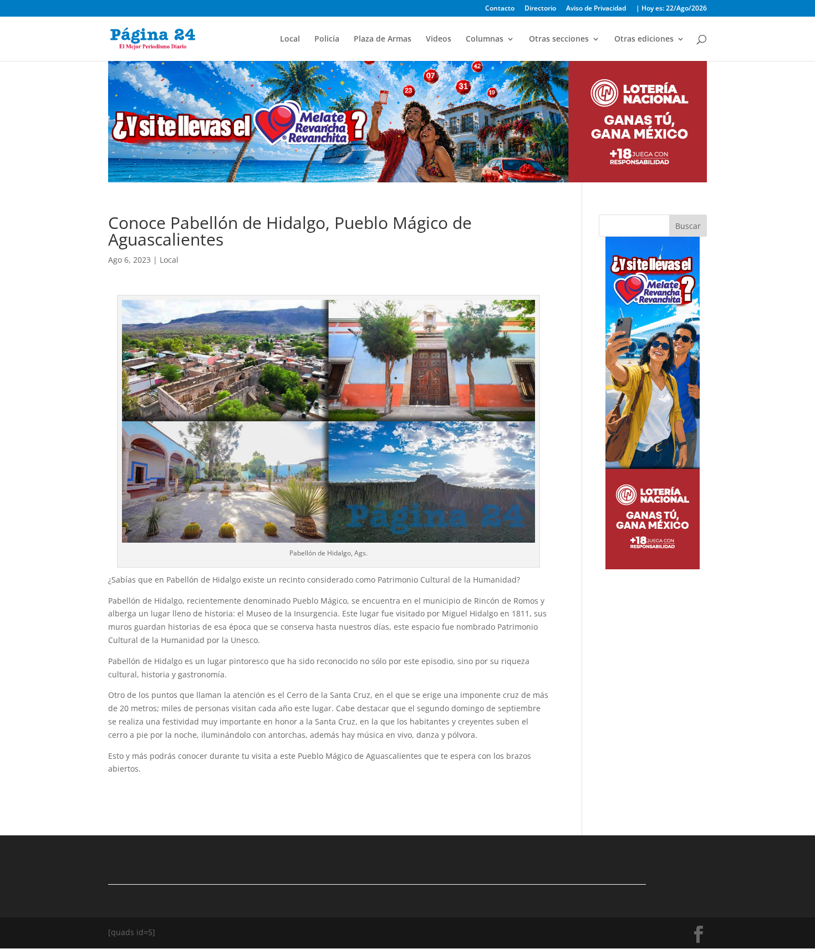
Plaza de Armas (382, 39)
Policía (326, 39)
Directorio (540, 9)
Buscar (688, 226)
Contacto (500, 9)
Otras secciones (559, 39)
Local (290, 39)
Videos (438, 39)
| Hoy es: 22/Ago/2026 (671, 9)
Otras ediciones (644, 39)
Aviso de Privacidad (596, 9)
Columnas (484, 39)
